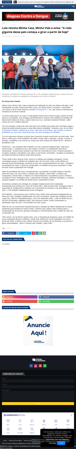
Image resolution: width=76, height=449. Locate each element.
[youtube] (20, 301)
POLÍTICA (12, 22)
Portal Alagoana (7, 36)
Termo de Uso (28, 440)
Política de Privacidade (15, 440)
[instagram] (20, 297)
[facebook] (56, 297)
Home (5, 440)
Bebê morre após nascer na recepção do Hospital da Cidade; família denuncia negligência (45, 2)
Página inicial (5, 22)
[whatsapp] (56, 301)
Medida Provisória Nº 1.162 (40, 110)
